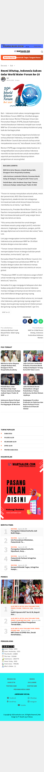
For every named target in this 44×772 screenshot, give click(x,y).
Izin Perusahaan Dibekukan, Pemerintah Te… (22, 541)
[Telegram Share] (35, 321)
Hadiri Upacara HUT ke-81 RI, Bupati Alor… (25, 613)
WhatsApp (33, 698)
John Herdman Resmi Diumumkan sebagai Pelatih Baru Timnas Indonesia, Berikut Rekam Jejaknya (33, 391)
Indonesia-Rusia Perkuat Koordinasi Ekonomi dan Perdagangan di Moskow (10, 402)
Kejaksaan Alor (10, 442)
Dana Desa (8, 434)
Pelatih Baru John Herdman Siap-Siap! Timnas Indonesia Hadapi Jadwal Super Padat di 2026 (10, 391)
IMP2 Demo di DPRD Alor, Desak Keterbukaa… (23, 633)
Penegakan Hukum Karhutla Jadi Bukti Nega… (24, 532)
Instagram (33, 702)
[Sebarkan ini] (25, 321)
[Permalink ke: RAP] (3, 79)
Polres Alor (9, 438)
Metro (22, 606)
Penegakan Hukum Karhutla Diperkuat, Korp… (22, 550)
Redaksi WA (11, 679)
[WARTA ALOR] (21, 51)
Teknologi (25, 608)
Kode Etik (11, 682)
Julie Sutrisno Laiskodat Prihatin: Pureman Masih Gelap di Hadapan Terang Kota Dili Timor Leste (33, 366)
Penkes (13, 608)
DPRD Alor (8, 446)
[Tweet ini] (30, 321)
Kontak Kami (32, 686)
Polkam (18, 608)
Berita (17, 606)
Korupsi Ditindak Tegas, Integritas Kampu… (25, 568)
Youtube (23, 705)
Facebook (13, 698)
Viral (31, 608)
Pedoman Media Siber (22, 689)
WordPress (12, 702)
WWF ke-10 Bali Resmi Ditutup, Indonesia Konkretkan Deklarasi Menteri (35, 333)
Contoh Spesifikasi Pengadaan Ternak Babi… (23, 623)
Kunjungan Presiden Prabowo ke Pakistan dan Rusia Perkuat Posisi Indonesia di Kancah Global (33, 404)
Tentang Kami (11, 686)
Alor (12, 606)
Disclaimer (32, 682)
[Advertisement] (22, 22)
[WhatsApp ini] (40, 321)
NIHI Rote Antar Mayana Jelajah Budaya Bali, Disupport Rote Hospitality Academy (10, 366)
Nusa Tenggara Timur (32, 606)
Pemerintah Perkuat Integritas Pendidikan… (23, 559)
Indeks (32, 679)
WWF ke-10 (6, 312)
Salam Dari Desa (21, 620)
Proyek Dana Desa (11, 450)
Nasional (14, 529)
